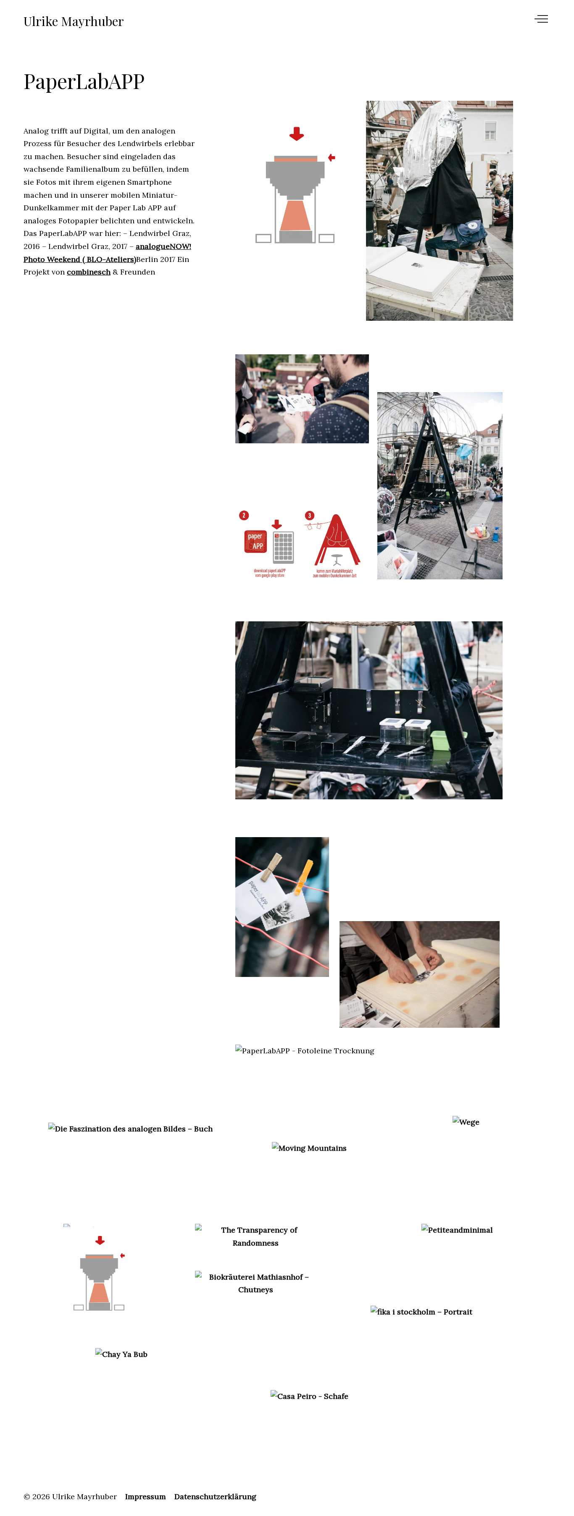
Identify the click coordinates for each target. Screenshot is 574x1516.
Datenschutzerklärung (215, 1496)
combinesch (89, 272)
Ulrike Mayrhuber (74, 21)
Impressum (145, 1496)
